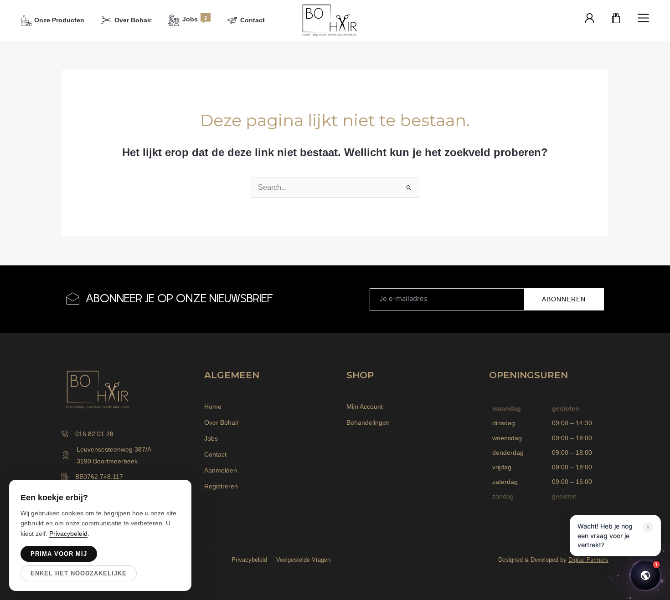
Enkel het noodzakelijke (79, 573)
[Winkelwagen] (616, 19)
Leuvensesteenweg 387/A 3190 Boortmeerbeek (114, 455)
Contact (215, 454)
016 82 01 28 (94, 433)
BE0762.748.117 (99, 476)
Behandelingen (368, 422)
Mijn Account (364, 406)
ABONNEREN (564, 299)
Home (213, 406)
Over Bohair (221, 422)
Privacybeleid (249, 559)
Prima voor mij (59, 553)
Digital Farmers (588, 559)
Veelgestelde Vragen (303, 559)
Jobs (211, 438)
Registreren (221, 486)
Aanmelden (220, 470)
